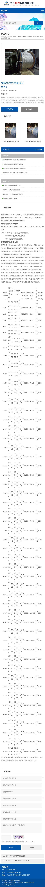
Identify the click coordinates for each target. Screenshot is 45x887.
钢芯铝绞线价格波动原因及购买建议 (13, 164)
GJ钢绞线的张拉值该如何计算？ (12, 185)
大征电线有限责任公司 (8, 883)
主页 (8, 36)
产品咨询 (9, 109)
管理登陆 (17, 880)
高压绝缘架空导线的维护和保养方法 (13, 194)
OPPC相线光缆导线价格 (33, 141)
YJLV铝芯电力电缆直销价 (17, 856)
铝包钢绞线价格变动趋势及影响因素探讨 (14, 168)
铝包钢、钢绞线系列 (33, 36)
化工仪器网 (12, 880)
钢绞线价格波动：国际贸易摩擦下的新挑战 (15, 173)
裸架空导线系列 (22, 36)
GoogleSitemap (10, 885)
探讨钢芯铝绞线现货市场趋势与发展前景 (14, 160)
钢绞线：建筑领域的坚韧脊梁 (11, 190)
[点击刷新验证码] (18, 837)
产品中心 (13, 36)
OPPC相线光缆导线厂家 (11, 141)
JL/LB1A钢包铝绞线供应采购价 (19, 861)
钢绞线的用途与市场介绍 (10, 198)
